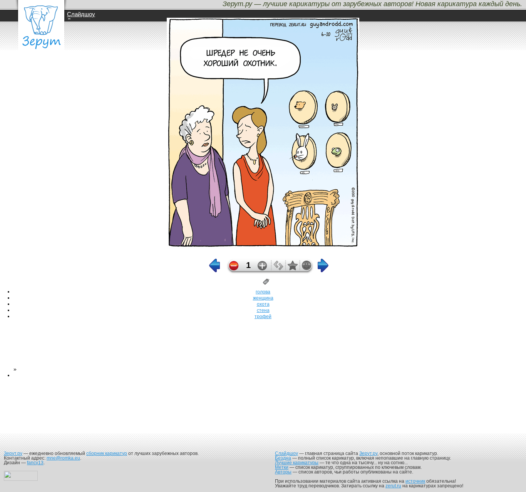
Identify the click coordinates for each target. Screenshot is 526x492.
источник (415, 481)
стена (263, 310)
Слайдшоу (81, 14)
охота (263, 304)
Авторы (283, 472)
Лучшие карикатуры (296, 462)
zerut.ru (393, 486)
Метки (281, 467)
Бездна (283, 458)
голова (263, 292)
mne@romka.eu (63, 458)
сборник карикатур (106, 453)
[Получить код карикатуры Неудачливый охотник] (278, 268)
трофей (263, 316)
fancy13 (35, 462)
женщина (263, 298)
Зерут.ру (13, 453)
